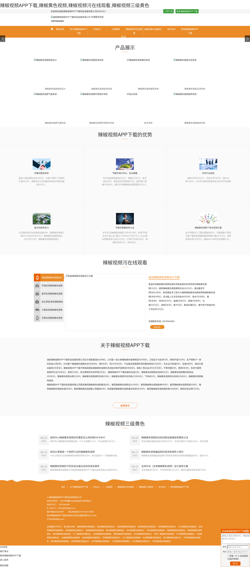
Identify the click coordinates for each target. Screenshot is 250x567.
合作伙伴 (171, 29)
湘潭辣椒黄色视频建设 (86, 526)
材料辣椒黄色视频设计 (80, 541)
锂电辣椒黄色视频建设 (123, 534)
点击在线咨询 (173, 327)
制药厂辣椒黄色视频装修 (164, 534)
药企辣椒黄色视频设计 (143, 534)
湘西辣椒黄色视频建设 (176, 530)
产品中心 (97, 29)
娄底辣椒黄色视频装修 (95, 530)
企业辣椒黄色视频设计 (141, 541)
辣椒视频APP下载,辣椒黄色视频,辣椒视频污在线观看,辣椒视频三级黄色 (74, 5)
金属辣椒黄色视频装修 (71, 537)
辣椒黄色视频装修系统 (194, 122)
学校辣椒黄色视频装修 (161, 541)
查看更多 (125, 405)
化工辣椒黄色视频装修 (132, 537)
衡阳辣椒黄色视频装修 (126, 526)
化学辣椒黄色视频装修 (100, 541)
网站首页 (60, 29)
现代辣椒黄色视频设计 (172, 537)
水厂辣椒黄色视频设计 (82, 534)
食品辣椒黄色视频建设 (91, 537)
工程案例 (115, 29)
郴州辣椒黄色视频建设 (115, 530)
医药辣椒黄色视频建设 (60, 541)
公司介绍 (168, 11)
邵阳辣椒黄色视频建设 (147, 526)
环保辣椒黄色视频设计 (111, 537)
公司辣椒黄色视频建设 (121, 541)
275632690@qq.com (55, 519)
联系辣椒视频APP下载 (187, 11)
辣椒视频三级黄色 (152, 29)
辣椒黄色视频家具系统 (101, 88)
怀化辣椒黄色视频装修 (156, 530)
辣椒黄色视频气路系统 (55, 122)
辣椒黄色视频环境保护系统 (101, 122)
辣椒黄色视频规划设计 (55, 88)
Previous (2, 38)
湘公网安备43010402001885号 (81, 511)
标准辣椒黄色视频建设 (152, 537)
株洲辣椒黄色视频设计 (106, 526)
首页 (63, 487)
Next (247, 38)
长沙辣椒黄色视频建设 (187, 526)
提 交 (235, 563)
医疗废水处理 (69, 526)
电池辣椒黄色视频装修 (102, 534)
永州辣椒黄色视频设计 (135, 530)
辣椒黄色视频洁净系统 (194, 88)
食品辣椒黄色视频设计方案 (164, 277)
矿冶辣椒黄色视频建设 (185, 534)
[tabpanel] (125, 39)
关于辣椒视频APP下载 (78, 31)
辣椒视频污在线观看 (134, 31)
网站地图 (4, 565)
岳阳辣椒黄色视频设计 (167, 526)
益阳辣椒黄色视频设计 (74, 530)
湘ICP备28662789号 (55, 511)
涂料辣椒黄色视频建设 (62, 534)
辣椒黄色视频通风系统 (148, 88)
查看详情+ (157, 327)
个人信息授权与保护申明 (237, 557)
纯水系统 (148, 122)
